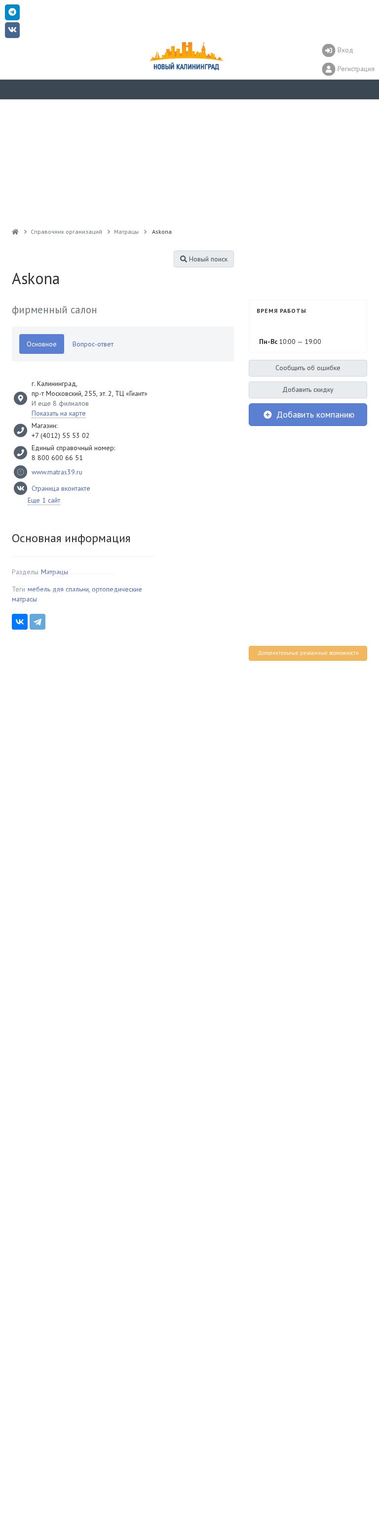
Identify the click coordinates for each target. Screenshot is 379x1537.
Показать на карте (59, 413)
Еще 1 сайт (44, 500)
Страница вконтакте (61, 488)
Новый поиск (207, 259)
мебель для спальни (58, 589)
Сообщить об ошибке (308, 367)
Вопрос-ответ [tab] (93, 344)
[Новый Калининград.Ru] (15, 231)
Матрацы (54, 571)
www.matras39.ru (57, 472)
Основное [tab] (42, 344)
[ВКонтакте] (20, 622)
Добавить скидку (308, 389)
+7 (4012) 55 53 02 (61, 435)
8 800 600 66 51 (57, 457)
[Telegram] (37, 622)
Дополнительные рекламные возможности (308, 652)
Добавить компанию (314, 414)
